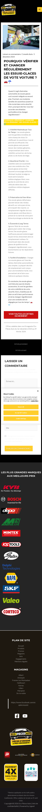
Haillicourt (21, 683)
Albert (21, 675)
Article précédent (21, 344)
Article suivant (20, 350)
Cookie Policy (34, 401)
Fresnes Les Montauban (21, 680)
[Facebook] (17, 715)
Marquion (21, 691)
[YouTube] (25, 715)
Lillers (21, 688)
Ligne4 (31, 806)
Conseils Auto (27, 54)
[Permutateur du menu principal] (39, 9)
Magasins (21, 654)
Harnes (21, 686)
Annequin (21, 678)
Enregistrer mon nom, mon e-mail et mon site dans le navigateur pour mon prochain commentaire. (20, 438)
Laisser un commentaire (12, 54)
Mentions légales (21, 661)
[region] (21, 406)
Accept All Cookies (21, 412)
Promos (21, 651)
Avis (21, 656)
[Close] (37, 390)
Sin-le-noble (21, 693)
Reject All (21, 407)
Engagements (21, 659)
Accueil (21, 646)
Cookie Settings (21, 418)
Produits (21, 648)
